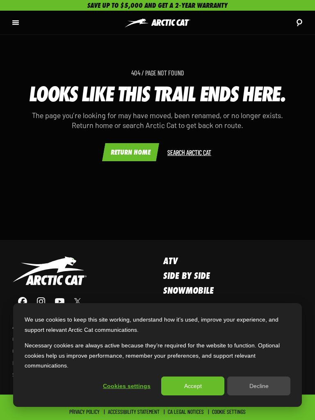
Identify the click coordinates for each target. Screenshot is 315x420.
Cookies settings (127, 386)
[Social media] (50, 301)
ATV (170, 260)
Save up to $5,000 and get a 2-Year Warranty (157, 5)
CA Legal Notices (186, 411)
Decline (259, 386)
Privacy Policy (84, 411)
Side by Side (186, 275)
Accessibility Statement (134, 411)
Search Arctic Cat (189, 152)
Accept (193, 386)
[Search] (299, 22)
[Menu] (16, 22)
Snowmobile (188, 290)
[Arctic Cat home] (157, 22)
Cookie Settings (229, 411)
